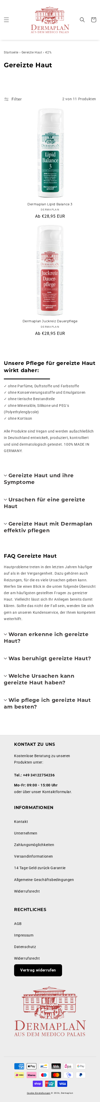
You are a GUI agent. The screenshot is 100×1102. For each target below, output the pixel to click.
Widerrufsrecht (27, 891)
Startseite (11, 52)
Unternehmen (25, 833)
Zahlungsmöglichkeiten (34, 845)
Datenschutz (25, 947)
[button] (6, 19)
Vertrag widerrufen (38, 970)
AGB (18, 924)
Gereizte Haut (32, 52)
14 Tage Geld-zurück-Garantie (40, 868)
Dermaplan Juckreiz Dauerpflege (50, 321)
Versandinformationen (33, 856)
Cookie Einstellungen (39, 1093)
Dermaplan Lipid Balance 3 (50, 204)
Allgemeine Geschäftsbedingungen (44, 880)
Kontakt (21, 822)
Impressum (23, 935)
